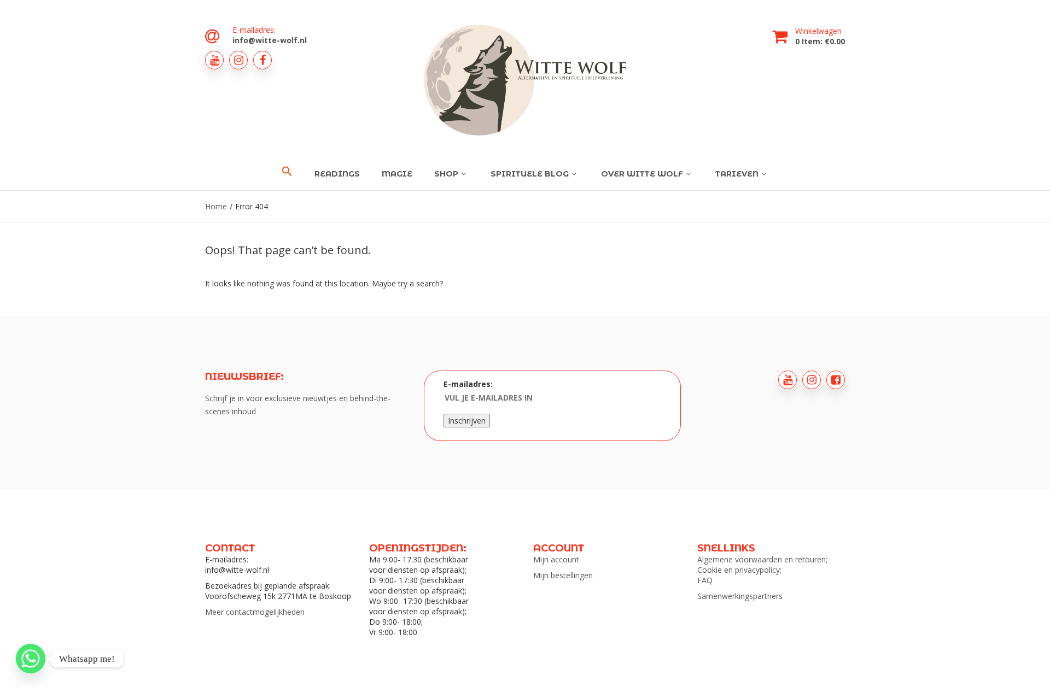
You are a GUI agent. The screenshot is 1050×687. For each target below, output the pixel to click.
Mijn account (556, 559)
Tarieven (737, 174)
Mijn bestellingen (563, 575)
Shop (446, 174)
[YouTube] (214, 60)
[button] (287, 171)
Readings (337, 174)
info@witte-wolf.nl (269, 40)
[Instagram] (238, 60)
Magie (397, 174)
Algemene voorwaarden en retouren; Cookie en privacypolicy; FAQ (762, 569)
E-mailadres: (468, 384)
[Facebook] (262, 60)
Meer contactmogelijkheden (255, 612)
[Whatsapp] (30, 658)
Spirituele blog (530, 174)
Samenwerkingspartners (740, 596)
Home (216, 206)
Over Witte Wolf (642, 174)
